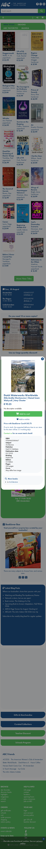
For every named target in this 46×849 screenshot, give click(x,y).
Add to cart (24, 413)
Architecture (13, 482)
